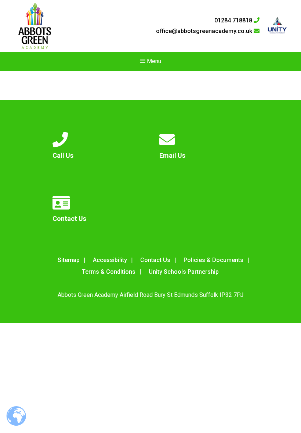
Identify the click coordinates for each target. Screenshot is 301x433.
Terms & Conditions (108, 271)
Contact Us (155, 259)
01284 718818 (234, 20)
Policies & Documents (213, 259)
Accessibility (110, 259)
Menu (153, 61)
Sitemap (69, 259)
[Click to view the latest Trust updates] (277, 26)
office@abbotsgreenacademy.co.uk (205, 31)
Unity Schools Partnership (184, 271)
